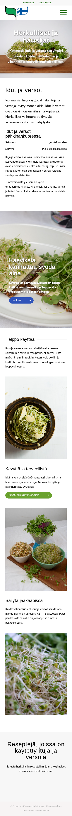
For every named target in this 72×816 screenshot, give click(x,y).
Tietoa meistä (44, 3)
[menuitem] (28, 3)
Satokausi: (11, 142)
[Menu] (61, 12)
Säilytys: (10, 149)
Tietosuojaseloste (54, 806)
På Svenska (28, 3)
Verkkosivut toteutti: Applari (36, 811)
